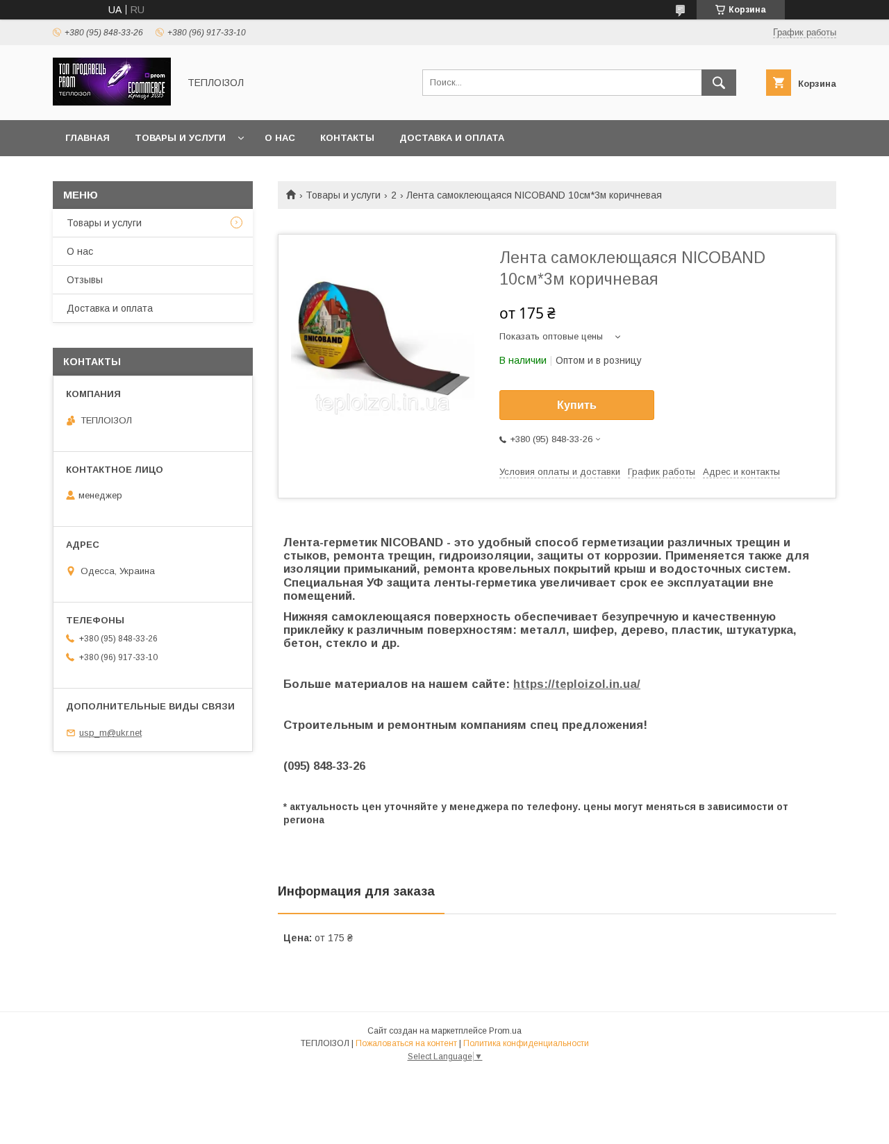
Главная (87, 138)
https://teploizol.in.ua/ (576, 684)
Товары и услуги (180, 138)
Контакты (347, 138)
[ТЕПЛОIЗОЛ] (112, 102)
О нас (280, 138)
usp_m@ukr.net (110, 732)
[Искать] (718, 82)
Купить (577, 405)
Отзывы (85, 279)
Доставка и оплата (451, 138)
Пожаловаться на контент (406, 1043)
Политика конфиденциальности (526, 1043)
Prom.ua (505, 1031)
